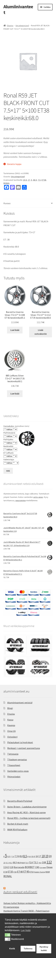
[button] (7, 934)
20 (50, 856)
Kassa (10, 719)
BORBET (30, 867)
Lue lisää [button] (25, 930)
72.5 (26, 863)
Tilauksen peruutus (17, 759)
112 (49, 862)
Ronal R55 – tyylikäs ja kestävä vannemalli (28, 818)
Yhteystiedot (13, 776)
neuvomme (20, 500)
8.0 (21, 856)
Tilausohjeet (13, 765)
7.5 (39, 180)
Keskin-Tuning (39, 872)
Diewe (49, 867)
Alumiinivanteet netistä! (19, 702)
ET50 (32, 872)
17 (29, 180)
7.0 (13, 856)
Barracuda (19, 867)
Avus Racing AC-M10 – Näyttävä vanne (26, 812)
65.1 (10, 863)
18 (43, 856)
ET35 (10, 871)
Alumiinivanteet (18, 9)
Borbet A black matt (17, 823)
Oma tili (11, 731)
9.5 (30, 856)
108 (44, 862)
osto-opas (38, 497)
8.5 (25, 856)
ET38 (44, 180)
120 (11, 867)
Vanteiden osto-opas (18, 770)
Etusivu (10, 25)
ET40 (20, 871)
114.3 (6, 867)
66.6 (19, 862)
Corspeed (43, 867)
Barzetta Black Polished (19, 800)
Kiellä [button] (12, 948)
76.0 (40, 863)
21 (4, 863)
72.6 (31, 862)
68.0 (35, 180)
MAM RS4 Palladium (17, 829)
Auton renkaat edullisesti (20, 892)
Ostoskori (12, 736)
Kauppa (11, 725)
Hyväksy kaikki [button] (44, 949)
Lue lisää (14, 329)
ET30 (5, 872)
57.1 (7, 863)
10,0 (25, 180)
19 (46, 856)
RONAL (6, 183)
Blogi (10, 708)
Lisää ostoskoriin (40, 331)
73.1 (35, 862)
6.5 (8, 856)
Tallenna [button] (28, 948)
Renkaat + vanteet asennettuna (23, 748)
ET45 (26, 871)
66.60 (23, 863)
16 (37, 856)
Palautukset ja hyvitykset (20, 742)
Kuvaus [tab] (7, 203)
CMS (37, 867)
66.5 (15, 862)
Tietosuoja (12, 753)
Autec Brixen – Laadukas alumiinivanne (27, 806)
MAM (48, 872)
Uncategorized (22, 25)
